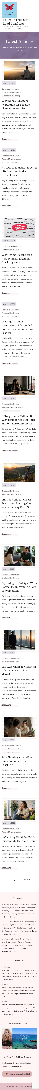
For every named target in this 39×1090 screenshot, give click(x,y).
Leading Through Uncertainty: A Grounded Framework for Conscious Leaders (17, 327)
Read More (6, 139)
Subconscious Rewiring (11, 95)
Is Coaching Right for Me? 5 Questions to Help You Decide (19, 839)
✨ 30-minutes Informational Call (17, 1074)
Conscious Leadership (10, 89)
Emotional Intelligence (10, 92)
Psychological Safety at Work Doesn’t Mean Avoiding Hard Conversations (19, 586)
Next (26, 879)
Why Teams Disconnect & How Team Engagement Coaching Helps (17, 258)
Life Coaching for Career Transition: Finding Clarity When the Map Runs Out (18, 503)
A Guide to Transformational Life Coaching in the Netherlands (19, 171)
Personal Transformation (11, 159)
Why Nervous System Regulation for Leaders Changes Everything (16, 104)
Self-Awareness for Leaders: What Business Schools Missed (19, 670)
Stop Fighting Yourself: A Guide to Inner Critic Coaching (17, 761)
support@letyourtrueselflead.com (19, 1063)
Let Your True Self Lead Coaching (15, 21)
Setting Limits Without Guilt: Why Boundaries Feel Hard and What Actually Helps (19, 419)
